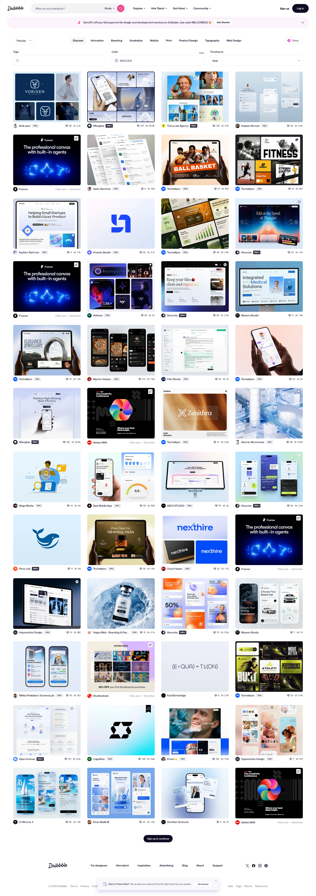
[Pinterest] (266, 865)
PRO (35, 126)
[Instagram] (260, 865)
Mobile (154, 40)
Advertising (166, 865)
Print (169, 40)
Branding (116, 40)
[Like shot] (74, 115)
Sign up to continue (158, 838)
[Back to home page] (15, 8)
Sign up (284, 8)
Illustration (136, 40)
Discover (78, 40)
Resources (261, 886)
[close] (303, 22)
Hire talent (122, 865)
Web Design (234, 40)
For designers (99, 865)
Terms (74, 886)
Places (248, 886)
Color (115, 51)
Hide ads (60, 189)
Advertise (75, 189)
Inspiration (144, 865)
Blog (185, 865)
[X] (247, 865)
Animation (97, 40)
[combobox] (66, 8)
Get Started (223, 22)
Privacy (84, 886)
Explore (138, 8)
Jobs (230, 886)
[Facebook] (253, 865)
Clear (201, 53)
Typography (212, 40)
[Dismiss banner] (216, 880)
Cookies (97, 886)
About (200, 865)
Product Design (188, 40)
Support (218, 865)
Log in (300, 8)
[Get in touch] (59, 115)
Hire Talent (157, 8)
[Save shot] (66, 115)
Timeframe (216, 51)
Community (200, 8)
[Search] (120, 8)
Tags (16, 51)
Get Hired (179, 8)
